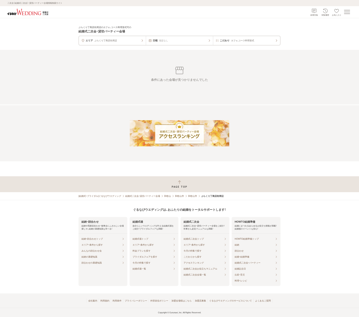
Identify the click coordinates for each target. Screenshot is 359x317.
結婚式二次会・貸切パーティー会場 (142, 196)
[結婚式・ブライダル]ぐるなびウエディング (100, 196)
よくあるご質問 (263, 300)
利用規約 (104, 300)
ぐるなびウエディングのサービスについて (230, 300)
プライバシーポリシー (136, 300)
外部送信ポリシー (159, 300)
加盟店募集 (200, 300)
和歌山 (167, 196)
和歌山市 (179, 196)
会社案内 (92, 300)
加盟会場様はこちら (181, 300)
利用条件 (117, 300)
